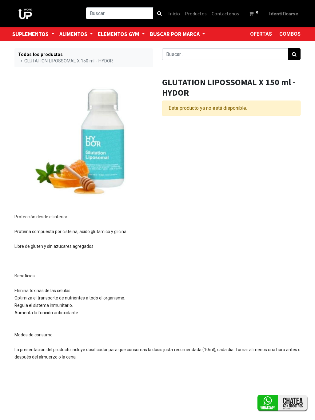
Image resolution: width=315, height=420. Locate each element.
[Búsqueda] (159, 13)
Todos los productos (40, 54)
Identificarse (283, 13)
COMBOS (290, 34)
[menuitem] (174, 13)
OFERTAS (261, 34)
